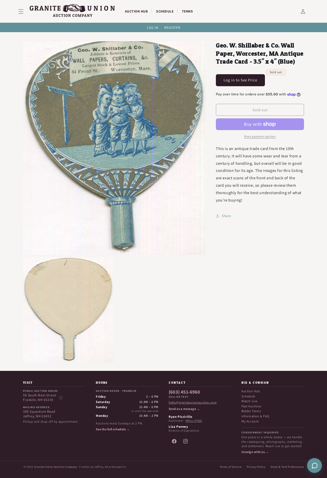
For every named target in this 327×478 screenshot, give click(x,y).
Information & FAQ (255, 416)
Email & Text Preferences (287, 467)
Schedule (248, 396)
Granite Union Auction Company (55, 467)
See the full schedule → (113, 429)
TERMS (187, 11)
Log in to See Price (240, 80)
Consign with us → (254, 452)
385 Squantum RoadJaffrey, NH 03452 (39, 413)
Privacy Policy (256, 467)
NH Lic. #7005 (194, 420)
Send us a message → (184, 409)
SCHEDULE (164, 11)
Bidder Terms (251, 411)
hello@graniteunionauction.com (192, 402)
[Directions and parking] (60, 397)
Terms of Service (231, 467)
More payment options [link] (260, 136)
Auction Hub (250, 391)
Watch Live (249, 401)
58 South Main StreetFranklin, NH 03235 (39, 397)
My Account (250, 421)
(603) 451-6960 (184, 392)
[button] (24, 11)
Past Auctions (251, 406)
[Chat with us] (314, 465)
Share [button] (226, 215)
